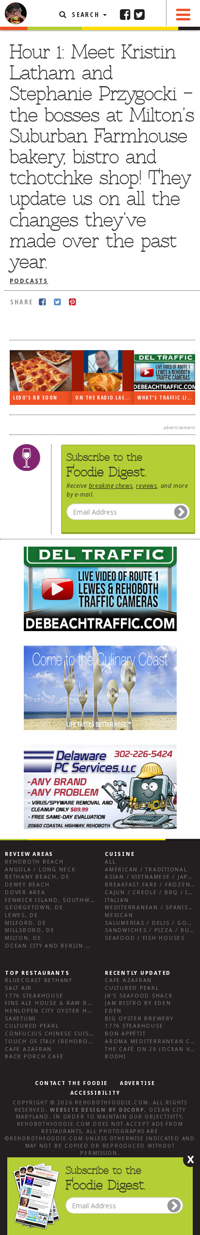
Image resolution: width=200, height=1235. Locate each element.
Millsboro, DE (30, 930)
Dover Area (25, 892)
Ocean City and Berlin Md (50, 946)
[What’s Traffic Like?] (165, 370)
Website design (78, 1110)
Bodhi (115, 1056)
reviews (146, 485)
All (110, 862)
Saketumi (20, 1019)
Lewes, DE (21, 915)
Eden (113, 1011)
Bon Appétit (125, 1034)
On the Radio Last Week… (104, 398)
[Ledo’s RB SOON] (41, 371)
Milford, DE (25, 923)
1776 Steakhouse (34, 996)
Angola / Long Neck (40, 870)
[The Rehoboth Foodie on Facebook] (125, 14)
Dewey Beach (27, 885)
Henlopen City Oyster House (55, 1011)
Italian (117, 900)
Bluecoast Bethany (38, 980)
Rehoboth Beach (34, 862)
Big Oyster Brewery (139, 1019)
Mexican (119, 915)
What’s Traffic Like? (166, 398)
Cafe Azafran (28, 1049)
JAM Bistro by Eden (138, 1003)
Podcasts (29, 281)
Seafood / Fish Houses (145, 938)
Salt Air (18, 988)
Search (85, 14)
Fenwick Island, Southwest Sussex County (80, 900)
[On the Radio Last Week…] (103, 371)
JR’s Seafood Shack (139, 996)
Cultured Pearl (32, 1026)
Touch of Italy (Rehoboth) (52, 1041)
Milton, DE (23, 938)
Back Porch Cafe (34, 1056)
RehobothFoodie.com (112, 1103)
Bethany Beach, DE (37, 877)
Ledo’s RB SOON (35, 398)
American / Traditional (146, 870)
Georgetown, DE (34, 907)
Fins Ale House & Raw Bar (50, 1003)
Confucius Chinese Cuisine (52, 1034)
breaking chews (111, 485)
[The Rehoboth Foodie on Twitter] (139, 14)
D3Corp (132, 1110)
